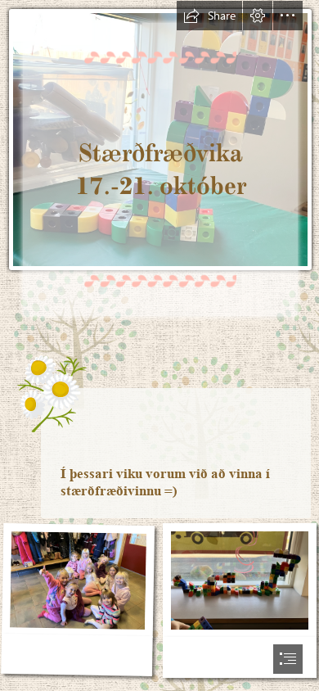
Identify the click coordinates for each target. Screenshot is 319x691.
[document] (159, 345)
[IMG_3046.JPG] (79, 601)
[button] (209, 15)
